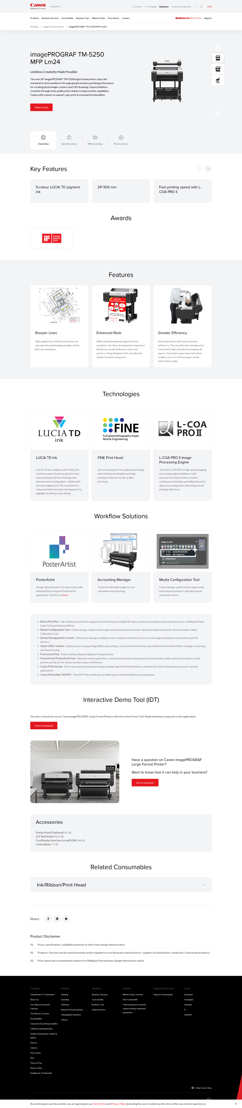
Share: (35, 919)
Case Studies (67, 18)
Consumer (137, 6)
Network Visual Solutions (72, 1009)
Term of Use (99, 1103)
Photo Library (121, 143)
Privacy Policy (36, 1068)
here (65, 594)
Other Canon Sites (203, 1088)
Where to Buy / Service (133, 994)
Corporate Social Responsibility (44, 1023)
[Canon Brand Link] (38, 6)
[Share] (48, 919)
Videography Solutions (71, 1014)
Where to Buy (98, 18)
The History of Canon (39, 1013)
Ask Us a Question (145, 782)
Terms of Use (36, 1063)
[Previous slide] (218, 114)
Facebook (188, 994)
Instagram (188, 999)
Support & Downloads (163, 994)
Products (34, 18)
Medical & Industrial (181, 6)
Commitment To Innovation (42, 994)
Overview (43, 143)
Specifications (69, 143)
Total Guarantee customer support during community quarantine (134, 1008)
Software (65, 1004)
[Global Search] (201, 6)
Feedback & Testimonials (41, 1073)
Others (64, 1020)
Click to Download (44, 725)
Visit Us (33, 1043)
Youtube (188, 1004)
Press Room (113, 18)
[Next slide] (218, 47)
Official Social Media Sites (41, 1028)
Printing (64, 994)
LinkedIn (188, 1014)
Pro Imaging (151, 6)
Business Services (50, 18)
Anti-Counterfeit (130, 999)
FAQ (32, 1058)
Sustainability (36, 1018)
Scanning (65, 999)
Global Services (98, 1009)
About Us (34, 999)
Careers (33, 1048)
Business (164, 6)
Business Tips (82, 18)
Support (208, 18)
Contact (126, 18)
